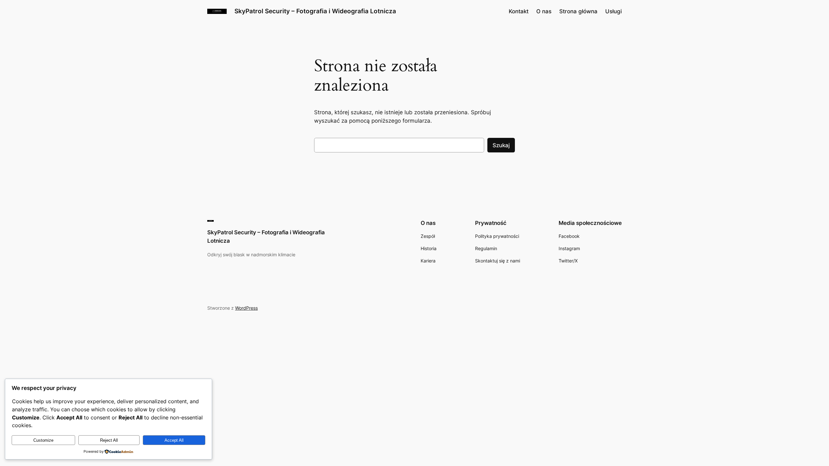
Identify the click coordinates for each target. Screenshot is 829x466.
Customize (43, 440)
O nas (543, 11)
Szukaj (501, 145)
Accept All (174, 440)
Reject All (109, 440)
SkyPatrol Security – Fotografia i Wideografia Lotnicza (315, 11)
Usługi (613, 11)
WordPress (246, 308)
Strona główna (578, 11)
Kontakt (518, 11)
